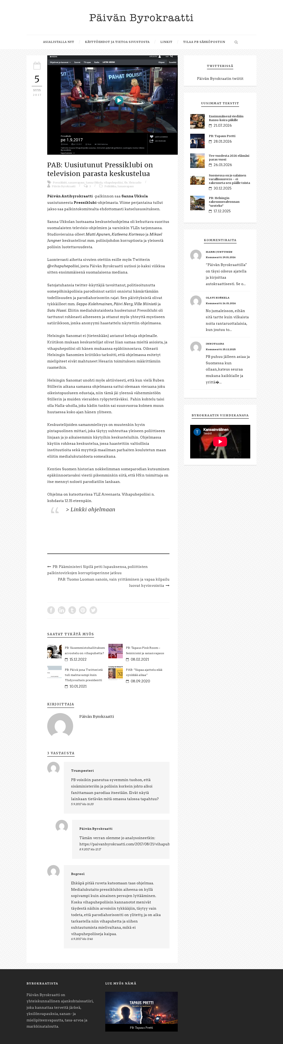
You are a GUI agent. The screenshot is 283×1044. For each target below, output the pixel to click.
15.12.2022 (78, 659)
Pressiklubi (60, 182)
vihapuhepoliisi (113, 182)
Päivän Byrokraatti (63, 186)
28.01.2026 (223, 141)
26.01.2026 (223, 165)
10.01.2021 (78, 686)
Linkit (166, 42)
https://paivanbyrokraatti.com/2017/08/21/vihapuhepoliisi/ (132, 844)
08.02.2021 (140, 659)
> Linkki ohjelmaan (90, 509)
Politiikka (110, 186)
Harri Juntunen (219, 251)
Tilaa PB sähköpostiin (204, 42)
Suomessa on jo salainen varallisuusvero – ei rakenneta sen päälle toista (229, 179)
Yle (126, 182)
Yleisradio (135, 182)
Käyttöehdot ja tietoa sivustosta (117, 42)
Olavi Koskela (218, 297)
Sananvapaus (125, 186)
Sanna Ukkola (94, 182)
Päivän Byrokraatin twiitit (220, 79)
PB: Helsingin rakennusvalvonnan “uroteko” (224, 201)
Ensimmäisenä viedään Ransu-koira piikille (226, 118)
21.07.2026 (223, 125)
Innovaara (215, 343)
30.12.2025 (222, 188)
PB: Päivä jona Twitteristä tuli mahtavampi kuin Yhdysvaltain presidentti (84, 675)
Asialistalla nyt (58, 42)
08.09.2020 (140, 681)
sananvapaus (76, 182)
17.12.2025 (222, 211)
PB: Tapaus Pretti (222, 136)
